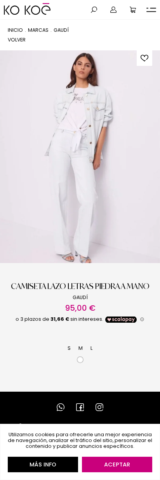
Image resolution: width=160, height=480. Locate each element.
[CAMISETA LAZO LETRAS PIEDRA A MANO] (80, 156)
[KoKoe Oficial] (27, 9)
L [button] (91, 348)
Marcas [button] (38, 30)
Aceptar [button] (117, 464)
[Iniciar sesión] (113, 9)
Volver (17, 40)
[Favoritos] (144, 58)
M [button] (80, 348)
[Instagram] (99, 407)
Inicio (15, 30)
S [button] (69, 348)
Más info (43, 464)
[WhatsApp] (60, 407)
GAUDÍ (61, 30)
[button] (94, 9)
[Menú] (151, 10)
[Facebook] (80, 407)
